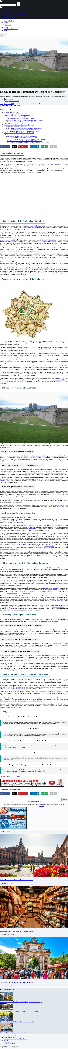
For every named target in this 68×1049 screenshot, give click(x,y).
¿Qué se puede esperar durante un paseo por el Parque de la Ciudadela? (29, 142)
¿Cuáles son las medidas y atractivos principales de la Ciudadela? (28, 139)
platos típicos (26, 593)
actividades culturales (58, 607)
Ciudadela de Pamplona (11, 112)
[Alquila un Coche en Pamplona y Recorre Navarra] (6, 1031)
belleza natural (21, 701)
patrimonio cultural (25, 705)
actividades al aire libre (51, 621)
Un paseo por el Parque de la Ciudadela (16, 126)
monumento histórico (33, 226)
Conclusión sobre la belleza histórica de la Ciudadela (19, 133)
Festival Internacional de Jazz (56, 473)
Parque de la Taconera (52, 262)
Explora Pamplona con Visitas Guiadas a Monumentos (16, 880)
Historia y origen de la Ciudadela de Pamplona (18, 114)
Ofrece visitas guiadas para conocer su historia (22, 122)
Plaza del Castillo (25, 599)
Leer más (41, 806)
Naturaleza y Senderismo (11, 29)
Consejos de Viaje (9, 21)
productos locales (12, 593)
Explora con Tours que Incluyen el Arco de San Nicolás (16, 982)
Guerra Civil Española (48, 240)
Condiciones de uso (9, 1037)
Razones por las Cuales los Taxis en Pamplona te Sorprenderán (17, 1022)
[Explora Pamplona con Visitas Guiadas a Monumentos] (34, 876)
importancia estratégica (55, 269)
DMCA (6, 1040)
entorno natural (32, 528)
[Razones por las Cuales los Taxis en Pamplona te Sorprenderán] (6, 1020)
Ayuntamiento (41, 583)
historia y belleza (18, 610)
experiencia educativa (6, 539)
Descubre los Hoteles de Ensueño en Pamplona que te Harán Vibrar (19, 1011)
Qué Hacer (7, 30)
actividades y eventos (13, 688)
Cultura (6, 22)
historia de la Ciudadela (8, 240)
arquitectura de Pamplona (15, 585)
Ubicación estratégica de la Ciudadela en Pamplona (19, 125)
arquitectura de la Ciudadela (56, 353)
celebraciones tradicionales (41, 693)
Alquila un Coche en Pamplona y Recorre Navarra (14, 1033)
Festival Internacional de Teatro (34, 473)
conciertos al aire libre (40, 456)
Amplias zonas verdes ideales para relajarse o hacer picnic (25, 128)
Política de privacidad (10, 1036)
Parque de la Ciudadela (8, 619)
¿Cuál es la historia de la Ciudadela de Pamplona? (23, 136)
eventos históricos (18, 243)
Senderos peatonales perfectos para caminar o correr (24, 131)
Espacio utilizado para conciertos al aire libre (22, 118)
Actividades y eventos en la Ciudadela (15, 117)
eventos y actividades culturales (46, 445)
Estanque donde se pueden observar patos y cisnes (24, 129)
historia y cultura (46, 679)
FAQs (6, 134)
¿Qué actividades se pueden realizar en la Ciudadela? (24, 137)
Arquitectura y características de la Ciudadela (17, 115)
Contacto (6, 1042)
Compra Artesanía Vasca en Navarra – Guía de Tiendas (17, 931)
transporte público (51, 575)
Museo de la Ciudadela (7, 257)
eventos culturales (24, 544)
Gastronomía (7, 25)
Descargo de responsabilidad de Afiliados (15, 1039)
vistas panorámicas (14, 265)
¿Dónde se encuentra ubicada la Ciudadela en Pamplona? (26, 141)
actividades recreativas (52, 588)
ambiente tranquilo (5, 263)
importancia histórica (59, 380)
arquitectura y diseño (17, 522)
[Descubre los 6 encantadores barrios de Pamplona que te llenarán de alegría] (6, 1000)
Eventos (6, 24)
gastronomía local (58, 600)
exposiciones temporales (61, 469)
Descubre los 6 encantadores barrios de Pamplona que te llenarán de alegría (21, 1002)
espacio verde (63, 525)
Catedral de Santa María (27, 583)
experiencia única (59, 663)
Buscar (2, 797)
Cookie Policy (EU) (9, 1043)
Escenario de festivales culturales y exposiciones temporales (26, 120)
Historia (6, 27)
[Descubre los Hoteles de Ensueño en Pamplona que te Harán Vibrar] (6, 1009)
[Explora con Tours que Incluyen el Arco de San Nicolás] (34, 979)
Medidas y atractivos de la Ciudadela (15, 123)
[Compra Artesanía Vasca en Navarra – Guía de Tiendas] (34, 927)
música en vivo (49, 546)
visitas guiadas (61, 506)
